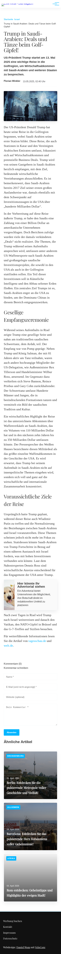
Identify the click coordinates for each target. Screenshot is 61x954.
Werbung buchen (12, 921)
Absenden (11, 732)
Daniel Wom (23, 947)
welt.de (8, 645)
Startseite (8, 19)
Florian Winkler (12, 81)
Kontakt (7, 926)
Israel (17, 19)
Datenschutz (10, 938)
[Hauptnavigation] (54, 3)
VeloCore (40, 947)
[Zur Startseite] (17, 3)
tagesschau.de (37, 641)
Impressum (9, 932)
